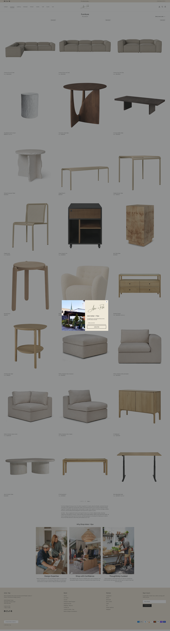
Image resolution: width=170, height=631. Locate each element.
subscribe (96, 327)
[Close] (106, 301)
